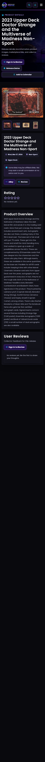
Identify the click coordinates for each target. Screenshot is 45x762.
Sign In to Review (14, 62)
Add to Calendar (24, 74)
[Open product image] (22, 102)
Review (24, 182)
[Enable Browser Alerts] (35, 5)
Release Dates (13, 68)
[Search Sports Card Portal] (29, 5)
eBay (11, 182)
